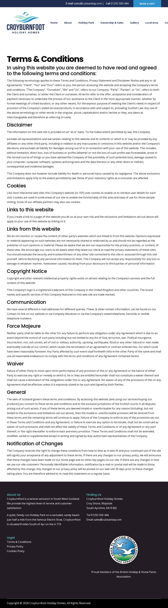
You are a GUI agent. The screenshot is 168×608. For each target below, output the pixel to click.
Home (54, 22)
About (68, 22)
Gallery (134, 22)
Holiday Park (86, 22)
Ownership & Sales (112, 22)
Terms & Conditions (19, 542)
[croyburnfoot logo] (26, 22)
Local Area (151, 22)
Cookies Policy (15, 551)
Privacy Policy (15, 546)
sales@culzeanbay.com (108, 519)
